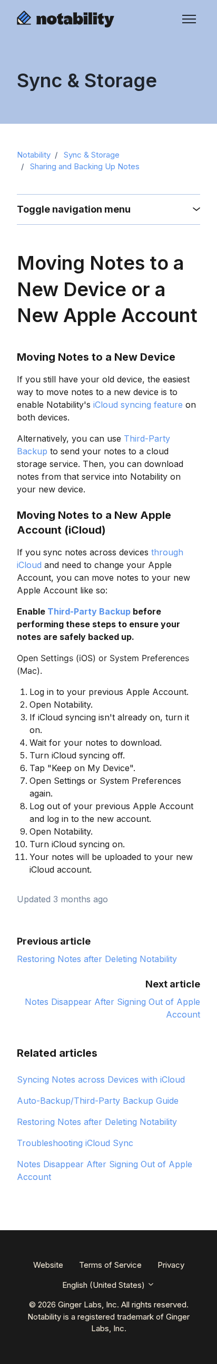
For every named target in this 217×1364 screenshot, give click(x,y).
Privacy (170, 1265)
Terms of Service (110, 1265)
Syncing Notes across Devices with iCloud (101, 1079)
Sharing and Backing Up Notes (85, 166)
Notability (34, 155)
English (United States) (104, 1285)
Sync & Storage (92, 155)
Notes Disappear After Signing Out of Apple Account (104, 1170)
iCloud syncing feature (138, 404)
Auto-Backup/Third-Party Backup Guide (98, 1100)
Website (48, 1265)
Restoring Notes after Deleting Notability (97, 959)
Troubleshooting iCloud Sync (75, 1143)
